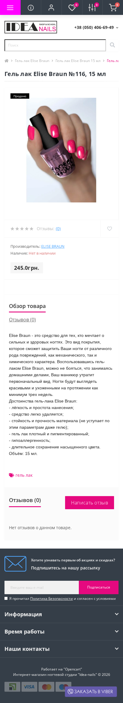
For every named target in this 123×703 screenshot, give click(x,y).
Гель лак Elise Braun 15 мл (78, 60)
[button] (51, 7)
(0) (58, 228)
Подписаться (98, 587)
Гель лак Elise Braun (32, 60)
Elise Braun (52, 246)
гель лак (24, 475)
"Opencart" (73, 669)
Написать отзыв (89, 502)
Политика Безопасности (51, 598)
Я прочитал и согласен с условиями (62, 598)
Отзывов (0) (22, 319)
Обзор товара (27, 305)
